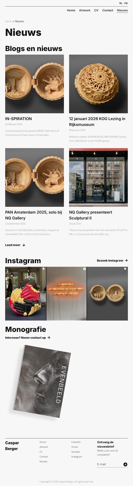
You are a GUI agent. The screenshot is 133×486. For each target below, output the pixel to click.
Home (8, 21)
